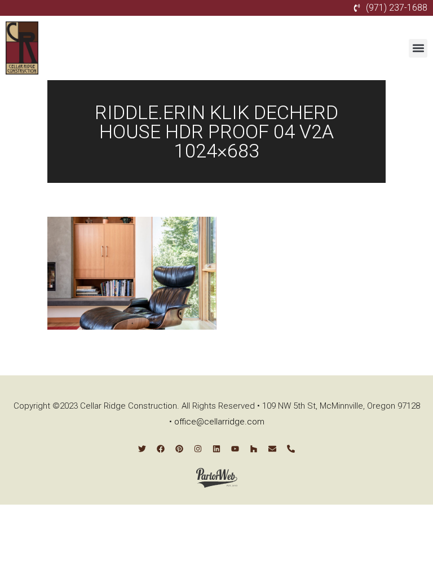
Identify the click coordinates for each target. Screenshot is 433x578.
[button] (418, 48)
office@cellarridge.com (219, 422)
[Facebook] (161, 449)
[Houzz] (254, 449)
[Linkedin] (216, 449)
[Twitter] (142, 449)
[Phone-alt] (291, 449)
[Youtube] (235, 449)
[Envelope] (272, 449)
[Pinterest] (179, 449)
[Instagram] (198, 449)
